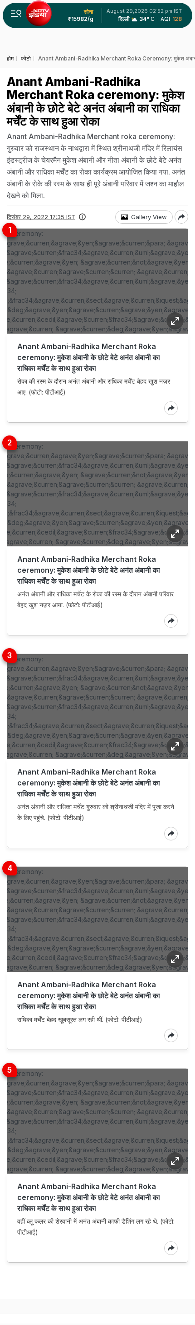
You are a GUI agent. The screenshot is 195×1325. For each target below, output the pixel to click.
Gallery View (149, 216)
